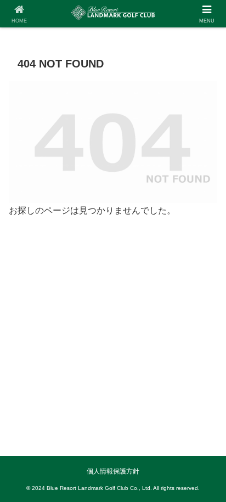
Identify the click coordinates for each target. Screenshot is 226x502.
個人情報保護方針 (113, 471)
